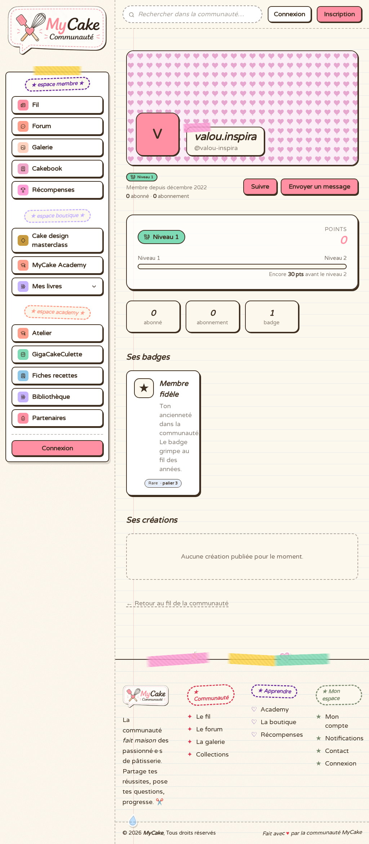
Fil (35, 105)
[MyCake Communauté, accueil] (57, 30)
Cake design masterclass (50, 240)
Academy (275, 709)
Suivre (260, 186)
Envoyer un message (319, 186)
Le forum (209, 729)
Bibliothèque (51, 397)
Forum (41, 126)
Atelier (42, 333)
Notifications (344, 738)
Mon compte (336, 721)
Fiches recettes (54, 375)
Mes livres (47, 286)
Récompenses (53, 190)
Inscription (339, 14)
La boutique (278, 722)
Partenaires (49, 418)
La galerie (210, 742)
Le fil (203, 717)
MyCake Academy (59, 265)
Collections (212, 754)
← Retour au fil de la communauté (177, 603)
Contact (337, 751)
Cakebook (47, 168)
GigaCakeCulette (57, 354)
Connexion (57, 448)
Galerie (42, 147)
